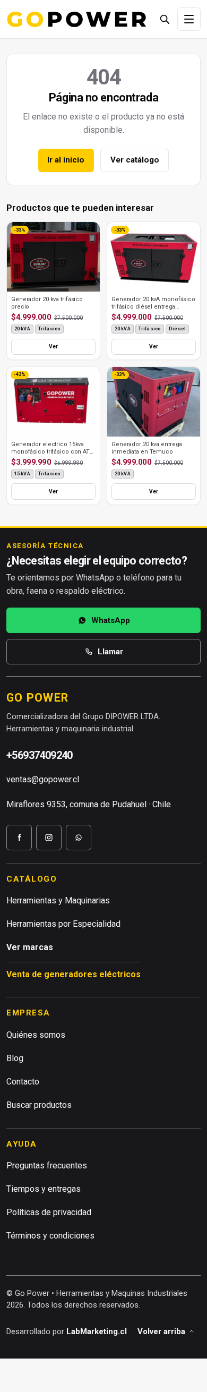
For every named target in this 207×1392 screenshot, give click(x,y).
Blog (14, 1058)
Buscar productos (39, 1105)
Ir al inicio (65, 160)
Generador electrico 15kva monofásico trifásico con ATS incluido (52, 452)
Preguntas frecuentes (46, 1165)
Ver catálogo (134, 160)
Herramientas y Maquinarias (58, 900)
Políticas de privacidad (48, 1212)
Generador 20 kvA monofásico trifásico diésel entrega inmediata (153, 307)
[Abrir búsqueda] (164, 19)
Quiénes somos (35, 1035)
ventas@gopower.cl (42, 779)
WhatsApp (110, 620)
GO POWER (37, 697)
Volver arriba (161, 1331)
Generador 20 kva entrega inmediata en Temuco (146, 448)
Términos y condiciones (50, 1236)
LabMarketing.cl (96, 1331)
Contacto (22, 1082)
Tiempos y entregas (43, 1189)
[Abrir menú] (189, 19)
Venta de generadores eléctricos (73, 974)
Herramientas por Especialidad (63, 924)
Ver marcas (29, 947)
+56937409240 (39, 755)
